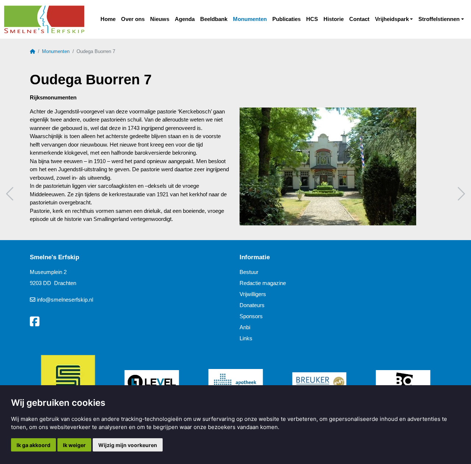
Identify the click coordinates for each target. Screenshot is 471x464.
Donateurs (252, 305)
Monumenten (250, 19)
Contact (359, 19)
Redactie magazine (263, 283)
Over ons (133, 19)
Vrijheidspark (392, 19)
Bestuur (249, 272)
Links (246, 338)
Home (108, 19)
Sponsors (251, 316)
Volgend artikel (460, 194)
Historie (333, 19)
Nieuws (159, 19)
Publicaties (286, 19)
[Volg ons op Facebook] (34, 322)
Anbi (245, 327)
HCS (312, 19)
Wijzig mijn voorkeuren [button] (127, 445)
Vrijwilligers (253, 294)
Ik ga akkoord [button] (33, 445)
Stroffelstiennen (439, 19)
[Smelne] (44, 19)
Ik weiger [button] (74, 445)
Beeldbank (213, 19)
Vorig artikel (11, 194)
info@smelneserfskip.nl (65, 299)
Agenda (185, 19)
